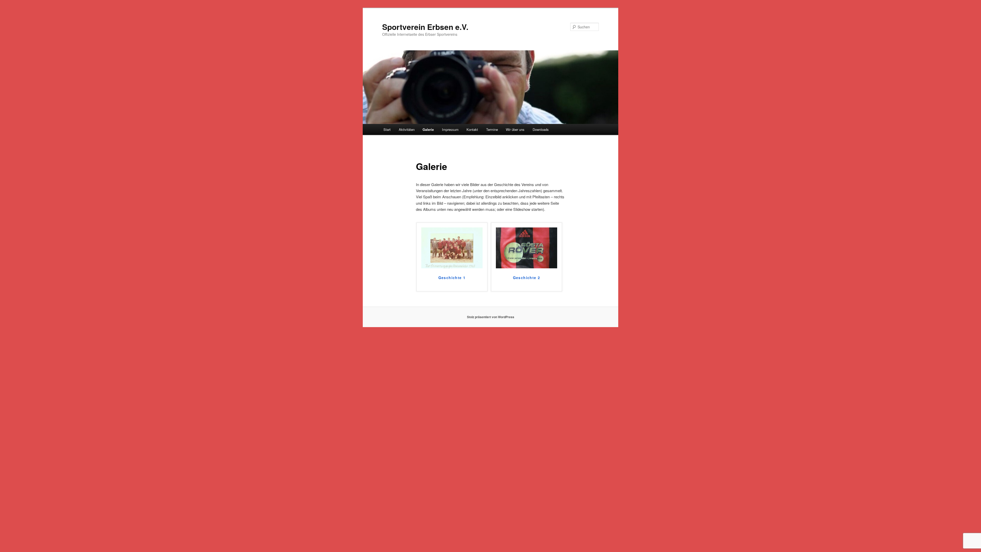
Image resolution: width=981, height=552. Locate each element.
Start (387, 129)
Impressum (450, 129)
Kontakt (472, 129)
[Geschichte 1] (452, 266)
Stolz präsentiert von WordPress (490, 317)
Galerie (428, 129)
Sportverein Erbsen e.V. (425, 26)
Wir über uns (515, 129)
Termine (492, 129)
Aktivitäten (407, 129)
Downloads (541, 129)
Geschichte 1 (452, 277)
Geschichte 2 (526, 277)
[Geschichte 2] (526, 266)
